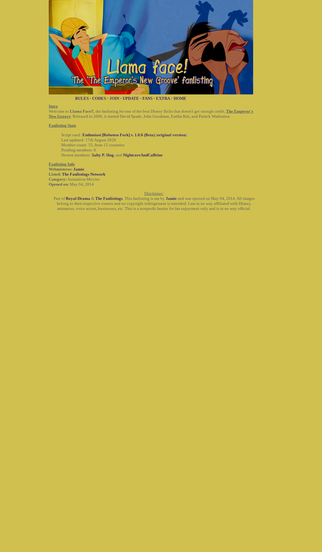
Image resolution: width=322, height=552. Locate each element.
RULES (82, 98)
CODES (99, 98)
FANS (147, 98)
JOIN (114, 98)
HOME (180, 98)
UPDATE (131, 98)
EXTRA (163, 98)
